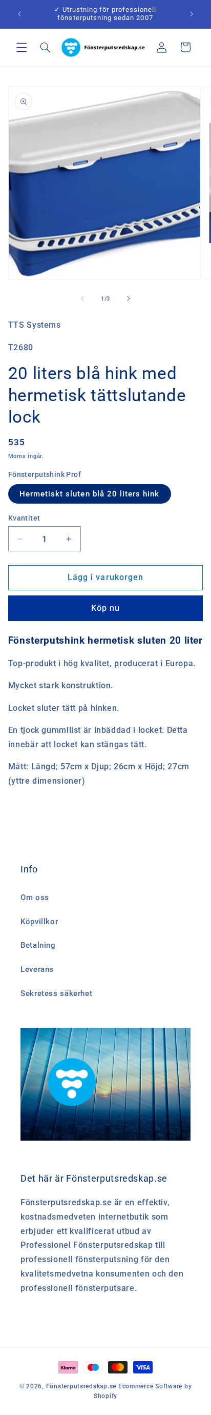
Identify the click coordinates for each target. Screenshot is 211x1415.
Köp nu (105, 608)
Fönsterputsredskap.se (82, 1386)
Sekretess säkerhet (56, 993)
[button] (21, 47)
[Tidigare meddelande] (19, 14)
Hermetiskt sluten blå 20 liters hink (89, 494)
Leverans (37, 969)
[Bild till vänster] (82, 298)
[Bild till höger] (128, 298)
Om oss (34, 897)
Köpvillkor (39, 921)
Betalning (38, 945)
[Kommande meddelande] (191, 14)
